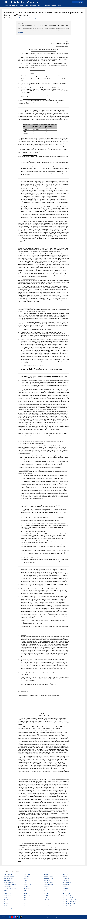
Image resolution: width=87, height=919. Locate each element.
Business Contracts (15, 7)
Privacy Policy (72, 917)
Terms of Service (64, 917)
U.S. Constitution (8, 895)
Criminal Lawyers (8, 880)
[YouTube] (12, 917)
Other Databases (48, 894)
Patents (45, 904)
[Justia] (10, 2)
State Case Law (27, 900)
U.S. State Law (28, 894)
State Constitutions (28, 895)
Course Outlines (67, 882)
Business (46, 874)
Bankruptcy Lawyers (9, 876)
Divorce (25, 880)
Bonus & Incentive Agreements (33, 18)
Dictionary (65, 876)
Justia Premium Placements (69, 900)
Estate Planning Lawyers (10, 884)
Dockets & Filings (8, 908)
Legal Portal (49, 917)
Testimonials (66, 908)
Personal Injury (27, 888)
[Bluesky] (19, 917)
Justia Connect (42, 917)
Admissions (66, 878)
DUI (25, 882)
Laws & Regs (40, 5)
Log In (74, 2)
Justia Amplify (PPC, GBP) (69, 904)
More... (5, 890)
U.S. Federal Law (8, 894)
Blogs (64, 886)
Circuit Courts (7, 904)
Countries (46, 908)
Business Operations (48, 878)
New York (26, 906)
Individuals (27, 874)
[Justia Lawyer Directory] (23, 917)
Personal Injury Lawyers (10, 888)
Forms (9, 7)
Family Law (26, 886)
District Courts (7, 906)
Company (54, 917)
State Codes (26, 897)
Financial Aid (66, 880)
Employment (46, 880)
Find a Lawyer (7, 5)
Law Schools (33, 5)
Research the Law (24, 5)
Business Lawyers (8, 878)
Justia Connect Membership (69, 895)
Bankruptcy (26, 876)
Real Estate (46, 886)
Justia (5, 7)
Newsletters (47, 5)
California (26, 902)
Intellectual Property (48, 882)
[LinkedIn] (10, 917)
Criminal (26, 878)
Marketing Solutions (56, 5)
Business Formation (48, 876)
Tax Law (45, 888)
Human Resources (19, 18)
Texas (25, 908)
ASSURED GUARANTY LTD (26, 7)
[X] (21, 917)
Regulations (7, 900)
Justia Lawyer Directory (68, 897)
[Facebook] (14, 917)
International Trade (48, 884)
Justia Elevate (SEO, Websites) (70, 902)
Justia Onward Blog (67, 906)
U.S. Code (6, 897)
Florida (25, 904)
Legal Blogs (46, 897)
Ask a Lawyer (15, 5)
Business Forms (47, 900)
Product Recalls (47, 902)
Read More (20, 32)
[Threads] (17, 917)
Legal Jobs (46, 895)
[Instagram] (15, 917)
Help (59, 917)
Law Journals (66, 884)
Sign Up (80, 2)
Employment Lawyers (9, 882)
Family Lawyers (7, 886)
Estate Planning (27, 884)
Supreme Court (7, 902)
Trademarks (46, 906)
